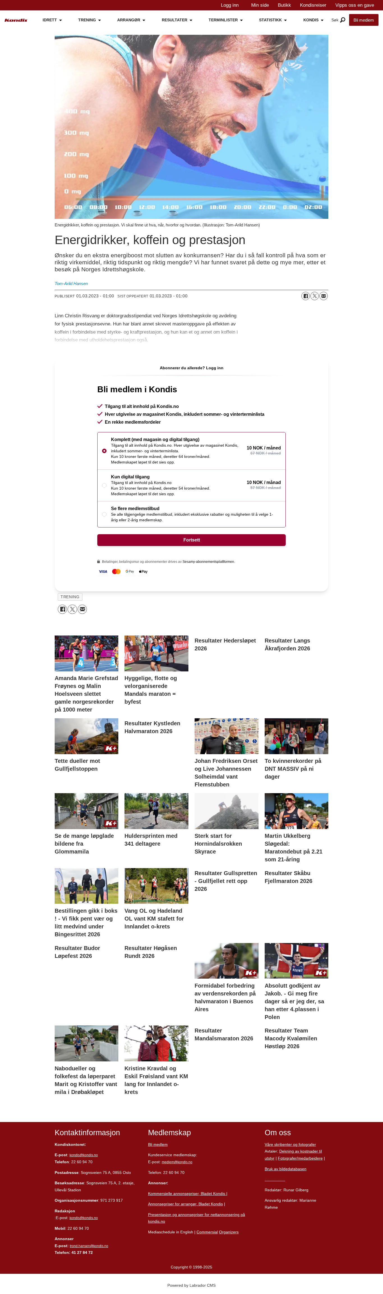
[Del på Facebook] (305, 296)
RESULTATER (174, 20)
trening (70, 597)
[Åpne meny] (342, 20)
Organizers (229, 1232)
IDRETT (50, 20)
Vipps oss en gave (354, 5)
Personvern (275, 1179)
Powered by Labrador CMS (191, 1285)
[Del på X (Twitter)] (314, 296)
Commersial (207, 1232)
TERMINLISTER (223, 20)
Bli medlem (364, 20)
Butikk (284, 5)
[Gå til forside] (15, 20)
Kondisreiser (313, 5)
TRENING (87, 20)
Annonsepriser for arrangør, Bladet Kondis (185, 1204)
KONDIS (311, 20)
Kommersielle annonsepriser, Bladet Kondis (187, 1193)
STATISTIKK (270, 20)
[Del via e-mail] (323, 296)
